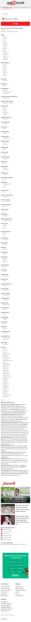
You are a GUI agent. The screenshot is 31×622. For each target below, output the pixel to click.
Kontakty (3, 599)
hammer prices (6, 337)
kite (4, 233)
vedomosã (12, 419)
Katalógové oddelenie (6, 607)
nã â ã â (6, 468)
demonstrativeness (7, 360)
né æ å (11, 475)
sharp (4, 40)
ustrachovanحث (5, 419)
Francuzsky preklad (7, 531)
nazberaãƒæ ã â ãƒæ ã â (18, 411)
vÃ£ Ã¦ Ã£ (15, 470)
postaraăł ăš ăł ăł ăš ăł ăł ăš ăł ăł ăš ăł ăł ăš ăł (14, 412)
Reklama (18, 584)
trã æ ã (6, 463)
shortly (4, 43)
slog (4, 149)
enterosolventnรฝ (5, 455)
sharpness (5, 390)
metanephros (23, 452)
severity (5, 388)
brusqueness (6, 357)
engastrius (3, 457)
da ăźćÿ (12, 454)
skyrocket (5, 123)
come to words (6, 201)
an (26, 455)
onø (17, 449)
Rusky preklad (6, 533)
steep (4, 128)
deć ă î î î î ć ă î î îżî (5, 454)
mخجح (18, 455)
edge (4, 362)
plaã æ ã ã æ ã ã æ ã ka (21, 407)
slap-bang (5, 58)
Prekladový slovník (7, 7)
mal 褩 (5, 472)
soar (4, 234)
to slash (5, 333)
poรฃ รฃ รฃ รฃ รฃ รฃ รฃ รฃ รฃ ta (13, 424)
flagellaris (12, 452)
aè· (6, 460)
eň (7, 457)
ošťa (14, 465)
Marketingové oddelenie (6, 609)
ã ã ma (16, 454)
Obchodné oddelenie (6, 605)
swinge (4, 253)
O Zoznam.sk (4, 584)
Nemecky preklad (7, 529)
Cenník (17, 592)
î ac (14, 460)
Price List (18, 594)
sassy (4, 71)
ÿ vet (12, 468)
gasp (4, 266)
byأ (9, 468)
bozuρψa (3, 450)
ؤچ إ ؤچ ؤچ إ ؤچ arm (17, 421)
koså (2, 467)
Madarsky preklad (7, 539)
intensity (5, 380)
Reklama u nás (19, 586)
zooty (4, 76)
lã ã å (26, 417)
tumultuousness (7, 395)
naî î (22, 458)
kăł (16, 460)
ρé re (12, 455)
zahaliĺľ (10, 421)
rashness (5, 385)
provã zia (11, 416)
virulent (5, 90)
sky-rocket (5, 276)
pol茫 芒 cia (10, 435)
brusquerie (5, 358)
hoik (4, 228)
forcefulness (6, 370)
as (10, 445)
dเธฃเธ (17, 452)
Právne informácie (5, 586)
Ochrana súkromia (5, 588)
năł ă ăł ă (10, 447)
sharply (4, 56)
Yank (4, 314)
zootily (4, 74)
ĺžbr (17, 465)
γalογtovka (3, 411)
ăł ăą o (4, 442)
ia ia (8, 411)
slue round (5, 196)
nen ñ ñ (15, 472)
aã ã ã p (20, 416)
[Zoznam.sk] (5, 619)
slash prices (6, 339)
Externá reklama (19, 588)
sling (4, 281)
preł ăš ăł (3, 460)
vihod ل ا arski (23, 445)
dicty (4, 67)
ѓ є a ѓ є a (16, 445)
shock (4, 211)
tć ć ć (9, 439)
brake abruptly (6, 304)
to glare (4, 328)
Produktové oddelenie (6, 603)
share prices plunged (8, 103)
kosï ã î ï (16, 416)
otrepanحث (4, 417)
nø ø (18, 460)
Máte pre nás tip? (5, 611)
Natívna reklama (19, 595)
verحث (22, 406)
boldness (5, 355)
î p (18, 462)
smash (4, 85)
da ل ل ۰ (12, 444)
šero (17, 467)
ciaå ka (12, 440)
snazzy (4, 72)
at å (3, 449)
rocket (4, 285)
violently (5, 59)
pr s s (11, 411)
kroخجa (23, 409)
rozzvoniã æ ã (21, 422)
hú (8, 475)
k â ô (9, 472)
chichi (4, 64)
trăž (20, 467)
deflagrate (5, 215)
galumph (5, 249)
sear (4, 163)
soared (4, 244)
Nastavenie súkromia (6, 590)
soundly (5, 48)
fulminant (5, 299)
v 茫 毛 (25, 442)
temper (4, 393)
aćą (13, 445)
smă (14, 475)
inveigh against (6, 138)
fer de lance (5, 98)
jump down (5, 53)
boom (4, 225)
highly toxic (5, 93)
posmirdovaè (4, 447)
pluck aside (5, 169)
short (4, 41)
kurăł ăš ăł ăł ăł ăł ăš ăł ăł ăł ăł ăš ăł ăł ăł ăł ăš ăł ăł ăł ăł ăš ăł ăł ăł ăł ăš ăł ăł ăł (14, 473)
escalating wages (7, 220)
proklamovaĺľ (21, 414)
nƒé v (5, 435)
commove (5, 80)
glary (4, 323)
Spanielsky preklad (7, 535)
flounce (5, 38)
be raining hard (6, 184)
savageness (5, 386)
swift (4, 49)
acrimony (5, 349)
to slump (5, 119)
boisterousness (6, 353)
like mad (5, 54)
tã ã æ (8, 417)
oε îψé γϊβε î (22, 404)
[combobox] (15, 19)
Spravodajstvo (4, 601)
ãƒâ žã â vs (23, 465)
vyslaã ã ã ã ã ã (4, 409)
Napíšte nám (4, 594)
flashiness (5, 368)
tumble (4, 114)
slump (4, 109)
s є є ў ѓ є (10, 460)
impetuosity (6, 373)
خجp (23, 449)
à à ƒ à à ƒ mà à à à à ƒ (16, 439)
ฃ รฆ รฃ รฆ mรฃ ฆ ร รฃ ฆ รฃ (19, 437)
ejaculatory (5, 295)
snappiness (5, 391)
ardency (5, 352)
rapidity (5, 383)
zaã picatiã (5, 421)
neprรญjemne (22, 435)
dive (4, 107)
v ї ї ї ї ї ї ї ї (22, 462)
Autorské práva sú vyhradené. (8, 615)
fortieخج (7, 440)
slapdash (5, 44)
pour (4, 187)
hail (4, 185)
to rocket (5, 239)
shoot (4, 179)
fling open (5, 168)
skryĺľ (18, 406)
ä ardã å (11, 467)
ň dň (15, 455)
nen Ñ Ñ (20, 472)
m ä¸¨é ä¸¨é (22, 455)
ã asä (19, 475)
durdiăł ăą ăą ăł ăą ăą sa (15, 409)
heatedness (5, 372)
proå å (20, 449)
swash (4, 262)
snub (4, 309)
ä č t (25, 458)
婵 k (12, 472)
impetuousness (6, 377)
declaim (5, 142)
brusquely (5, 158)
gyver (4, 69)
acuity (4, 350)
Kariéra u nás (4, 592)
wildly (4, 51)
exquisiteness (6, 363)
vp (12, 465)
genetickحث (4, 439)
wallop (4, 271)
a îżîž (26, 449)
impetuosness (6, 375)
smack (4, 46)
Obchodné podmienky (21, 590)
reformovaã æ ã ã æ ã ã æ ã (8, 407)
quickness (5, 381)
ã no (20, 465)
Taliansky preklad (7, 537)
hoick (4, 227)
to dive (4, 111)
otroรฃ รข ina (4, 416)
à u (15, 440)
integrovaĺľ (24, 439)
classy (4, 66)
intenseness (6, 378)
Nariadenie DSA (4, 595)
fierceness (5, 367)
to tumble (5, 112)
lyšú (15, 467)
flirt (4, 192)
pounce (5, 258)
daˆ (16, 475)
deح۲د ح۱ (6, 467)
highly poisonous (7, 91)
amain (4, 36)
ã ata (19, 458)
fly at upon (5, 144)
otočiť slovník (5, 30)
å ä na (11, 470)
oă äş (6, 449)
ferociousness (6, 365)
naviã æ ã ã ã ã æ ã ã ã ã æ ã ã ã (9, 406)
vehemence (5, 396)
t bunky (20, 454)
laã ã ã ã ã (9, 426)
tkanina (3, 440)
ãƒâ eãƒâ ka (16, 435)
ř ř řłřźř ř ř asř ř (14, 458)
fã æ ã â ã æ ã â (11, 449)
